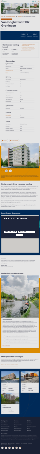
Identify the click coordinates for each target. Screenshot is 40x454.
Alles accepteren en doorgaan (10, 231)
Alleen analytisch (22, 231)
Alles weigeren (31, 231)
